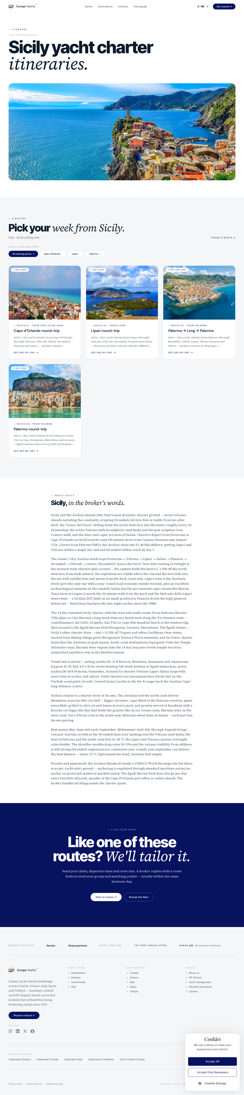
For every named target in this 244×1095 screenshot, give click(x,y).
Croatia (134, 972)
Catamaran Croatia (47, 1059)
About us (194, 972)
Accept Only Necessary (212, 1072)
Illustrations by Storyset (171, 1084)
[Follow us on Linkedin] (18, 1031)
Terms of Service (34, 1084)
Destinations (105, 6)
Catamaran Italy (73, 1059)
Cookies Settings (54, 1084)
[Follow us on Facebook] (32, 1031)
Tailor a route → (223, 238)
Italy (132, 982)
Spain (133, 986)
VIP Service (195, 977)
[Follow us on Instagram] (10, 1031)
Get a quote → (224, 6)
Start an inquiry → (106, 897)
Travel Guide (78, 982)
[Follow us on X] (25, 1031)
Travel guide (140, 6)
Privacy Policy (16, 1084)
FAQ (73, 986)
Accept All (212, 1061)
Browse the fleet (138, 897)
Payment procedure (200, 986)
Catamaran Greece (20, 1059)
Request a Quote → (24, 1015)
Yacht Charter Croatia (132, 1059)
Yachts (89, 6)
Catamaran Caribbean (101, 1059)
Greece (134, 977)
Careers (193, 991)
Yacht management (200, 982)
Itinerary (123, 6)
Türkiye (134, 991)
